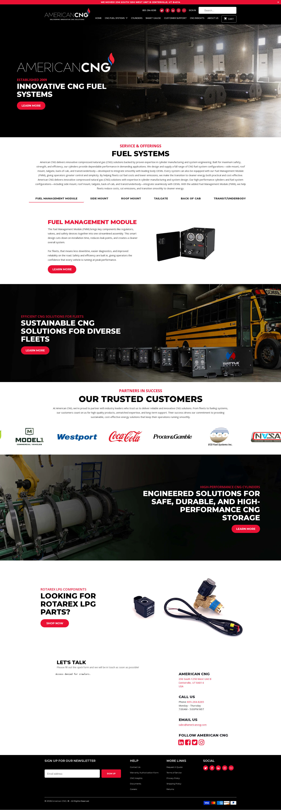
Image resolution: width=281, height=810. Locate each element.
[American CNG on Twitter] (162, 10)
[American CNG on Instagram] (178, 10)
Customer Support (175, 18)
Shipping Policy (174, 783)
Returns (170, 789)
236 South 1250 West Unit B (195, 679)
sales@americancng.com (193, 724)
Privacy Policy (173, 778)
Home (98, 18)
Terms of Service (174, 772)
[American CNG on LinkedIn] (173, 10)
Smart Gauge (153, 18)
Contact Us (135, 767)
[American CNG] (67, 13)
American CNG (59, 801)
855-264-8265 (149, 10)
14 (191, 682)
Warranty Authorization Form (144, 772)
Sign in (192, 10)
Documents (135, 783)
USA (181, 686)
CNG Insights (197, 18)
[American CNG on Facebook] (167, 10)
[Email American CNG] (184, 10)
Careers (133, 789)
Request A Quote (174, 767)
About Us (212, 18)
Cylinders (136, 18)
